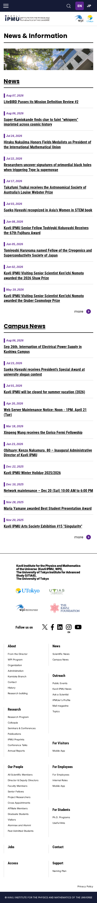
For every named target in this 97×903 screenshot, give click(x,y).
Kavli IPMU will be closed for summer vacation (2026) (44, 392)
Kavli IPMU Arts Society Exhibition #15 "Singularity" (43, 526)
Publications (14, 733)
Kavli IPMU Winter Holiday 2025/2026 (32, 473)
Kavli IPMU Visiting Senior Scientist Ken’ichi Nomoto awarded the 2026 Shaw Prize (44, 275)
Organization (15, 665)
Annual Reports (16, 750)
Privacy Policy (85, 886)
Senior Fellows (16, 791)
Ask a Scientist (61, 694)
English (79, 6)
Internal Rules (60, 780)
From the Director (18, 653)
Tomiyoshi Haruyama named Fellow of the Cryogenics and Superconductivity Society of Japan (48, 253)
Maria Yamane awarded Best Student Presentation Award (48, 508)
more (78, 311)
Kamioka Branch (17, 676)
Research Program (18, 717)
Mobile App (59, 750)
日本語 (89, 6)
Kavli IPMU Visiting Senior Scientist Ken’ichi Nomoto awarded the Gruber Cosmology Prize (44, 298)
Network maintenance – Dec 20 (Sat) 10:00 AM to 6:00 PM (48, 490)
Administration (16, 670)
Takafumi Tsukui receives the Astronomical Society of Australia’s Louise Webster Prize (45, 190)
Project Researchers (19, 797)
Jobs (11, 847)
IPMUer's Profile (61, 700)
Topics (56, 711)
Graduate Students (18, 814)
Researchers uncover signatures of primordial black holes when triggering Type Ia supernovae (47, 167)
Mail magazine (61, 705)
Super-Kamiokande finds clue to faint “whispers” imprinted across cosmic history (41, 122)
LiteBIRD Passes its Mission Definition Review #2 (41, 102)
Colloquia (13, 722)
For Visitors (61, 743)
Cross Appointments (19, 802)
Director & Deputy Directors (23, 780)
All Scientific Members (20, 774)
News (12, 81)
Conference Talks (17, 745)
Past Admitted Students (20, 830)
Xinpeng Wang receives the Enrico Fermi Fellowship (43, 432)
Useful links (59, 822)
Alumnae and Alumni (19, 825)
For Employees (63, 767)
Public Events (60, 683)
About (12, 646)
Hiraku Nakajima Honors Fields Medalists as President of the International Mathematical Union (47, 144)
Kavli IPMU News (62, 688)
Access (13, 863)
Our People (15, 767)
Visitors (12, 819)
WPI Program (15, 659)
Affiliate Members (18, 808)
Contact (12, 682)
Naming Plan (59, 870)
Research (14, 709)
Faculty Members (17, 785)
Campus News (24, 326)
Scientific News (61, 653)
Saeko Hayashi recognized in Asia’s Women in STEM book (48, 210)
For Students (61, 810)
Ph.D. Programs (61, 817)
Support (58, 863)
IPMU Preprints (16, 739)
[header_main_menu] (6, 6)
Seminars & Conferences (22, 728)
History (12, 687)
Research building (18, 693)
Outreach (59, 676)
